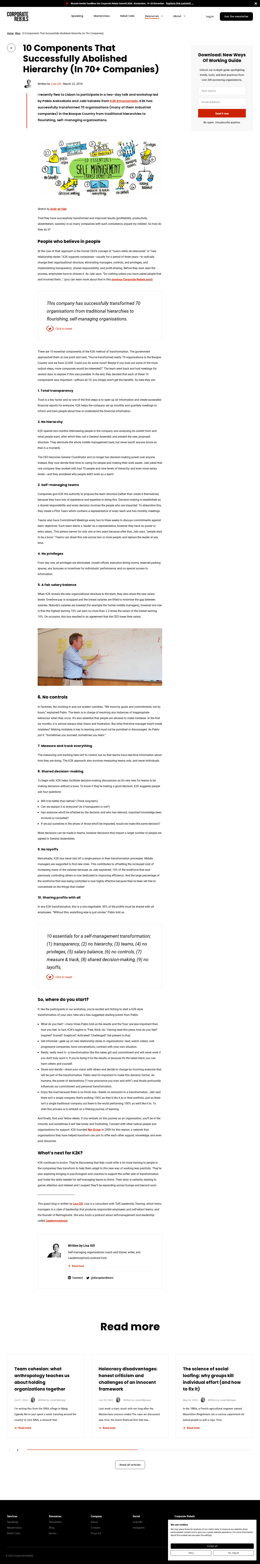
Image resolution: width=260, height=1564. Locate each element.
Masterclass (14, 1527)
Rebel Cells (13, 1533)
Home (10, 33)
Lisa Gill (56, 84)
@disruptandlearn (102, 1277)
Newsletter (55, 1522)
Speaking (12, 1522)
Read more (78, 1266)
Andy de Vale (58, 209)
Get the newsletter (236, 17)
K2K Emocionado (124, 101)
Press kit (96, 1533)
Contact (95, 1527)
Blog (17, 33)
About (94, 1522)
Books (53, 1533)
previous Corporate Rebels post (132, 279)
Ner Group (94, 1129)
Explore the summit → (180, 3)
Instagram (139, 1527)
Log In (210, 17)
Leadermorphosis (57, 1220)
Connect (77, 1277)
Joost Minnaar (58, 1400)
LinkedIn (138, 1522)
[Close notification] (256, 3)
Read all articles (130, 1465)
